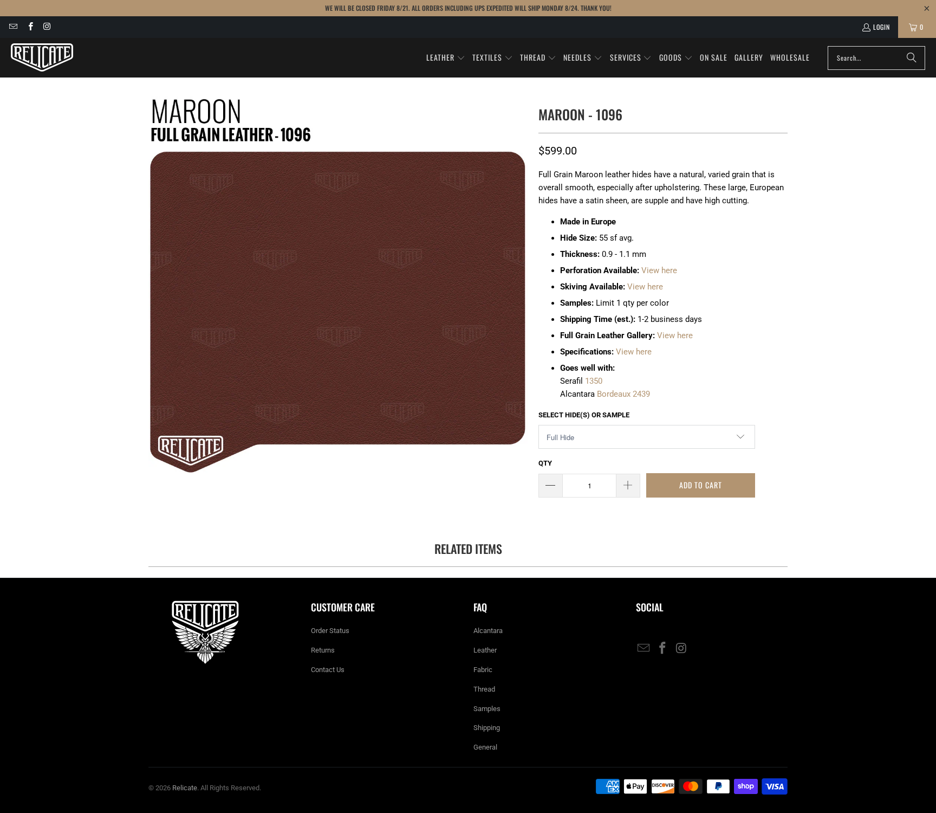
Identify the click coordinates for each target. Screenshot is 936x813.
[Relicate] (42, 57)
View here (659, 270)
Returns (323, 650)
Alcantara (488, 631)
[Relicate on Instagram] (46, 26)
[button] (445, 58)
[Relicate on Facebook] (29, 26)
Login (881, 26)
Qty (545, 463)
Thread (484, 689)
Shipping (486, 728)
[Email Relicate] (12, 26)
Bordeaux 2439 (623, 394)
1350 (593, 381)
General (485, 747)
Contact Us (327, 670)
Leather (485, 650)
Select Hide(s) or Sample (583, 415)
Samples (486, 709)
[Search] (911, 58)
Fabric (482, 670)
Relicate (184, 788)
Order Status (330, 631)
